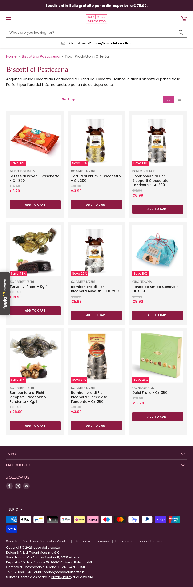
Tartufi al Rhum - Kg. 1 (28, 286)
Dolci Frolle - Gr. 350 (150, 392)
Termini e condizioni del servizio (139, 541)
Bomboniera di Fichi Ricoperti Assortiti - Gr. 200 (95, 289)
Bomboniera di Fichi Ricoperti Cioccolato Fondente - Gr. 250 (89, 397)
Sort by (68, 99)
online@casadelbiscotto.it (112, 43)
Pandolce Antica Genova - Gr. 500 (155, 289)
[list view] (179, 99)
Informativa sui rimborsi (92, 541)
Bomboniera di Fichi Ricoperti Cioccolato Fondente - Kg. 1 (28, 397)
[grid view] (168, 99)
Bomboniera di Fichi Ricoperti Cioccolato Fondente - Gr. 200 (150, 180)
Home (11, 56)
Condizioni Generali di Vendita (45, 541)
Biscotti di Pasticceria (41, 56)
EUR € (13, 509)
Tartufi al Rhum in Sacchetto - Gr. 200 (96, 178)
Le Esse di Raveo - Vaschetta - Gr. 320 (35, 178)
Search (11, 541)
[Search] (181, 32)
